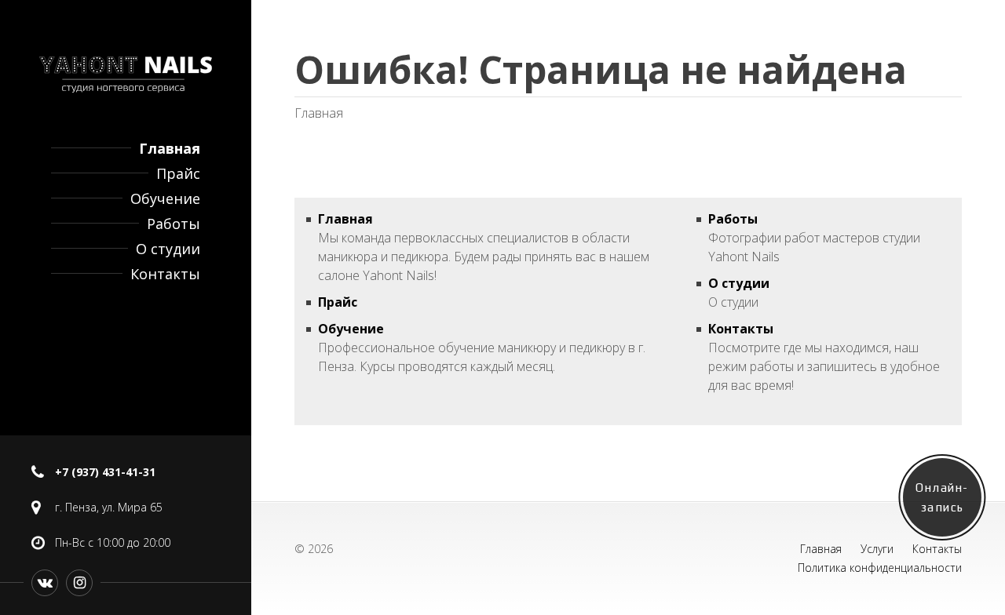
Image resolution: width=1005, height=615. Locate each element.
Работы (173, 223)
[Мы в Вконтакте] (44, 583)
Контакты (165, 273)
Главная (169, 148)
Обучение (165, 198)
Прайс (178, 173)
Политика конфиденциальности (880, 567)
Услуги (877, 548)
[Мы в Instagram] (79, 583)
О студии (168, 248)
